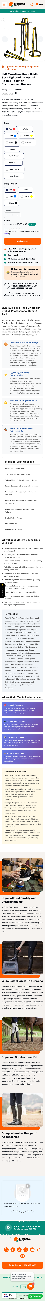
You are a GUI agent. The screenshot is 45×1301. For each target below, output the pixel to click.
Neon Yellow (14, 169)
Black (11, 142)
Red (10, 129)
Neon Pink (13, 163)
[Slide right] (40, 39)
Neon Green (14, 176)
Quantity (7, 211)
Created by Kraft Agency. (25, 1298)
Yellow (26, 136)
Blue (11, 136)
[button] (4, 4)
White (25, 129)
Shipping (7, 229)
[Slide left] (5, 39)
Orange (28, 142)
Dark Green (14, 156)
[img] (7, 93)
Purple (12, 149)
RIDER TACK (23, 1295)
